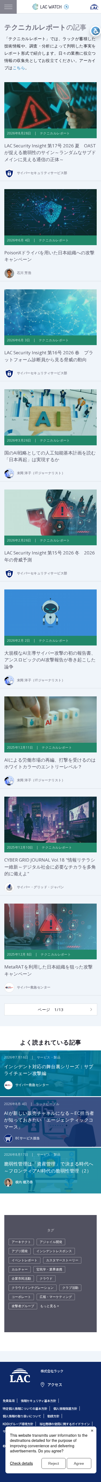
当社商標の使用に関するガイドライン (64, 1424)
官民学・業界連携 (49, 1269)
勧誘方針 (53, 1416)
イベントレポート (24, 1260)
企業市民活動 (21, 1278)
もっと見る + (49, 1306)
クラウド (46, 1278)
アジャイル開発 (51, 1242)
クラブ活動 (70, 1287)
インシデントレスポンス (54, 1251)
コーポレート (21, 1296)
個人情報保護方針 (65, 1408)
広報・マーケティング (56, 1296)
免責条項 (9, 1400)
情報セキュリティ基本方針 (38, 1400)
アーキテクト (21, 1242)
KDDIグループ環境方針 (18, 1424)
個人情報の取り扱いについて (22, 1416)
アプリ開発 (20, 1251)
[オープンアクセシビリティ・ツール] (95, 31)
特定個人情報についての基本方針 (25, 1408)
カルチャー (20, 1269)
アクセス (54, 1384)
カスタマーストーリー (62, 1260)
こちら (19, 67)
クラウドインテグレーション (33, 1287)
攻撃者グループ (23, 1306)
